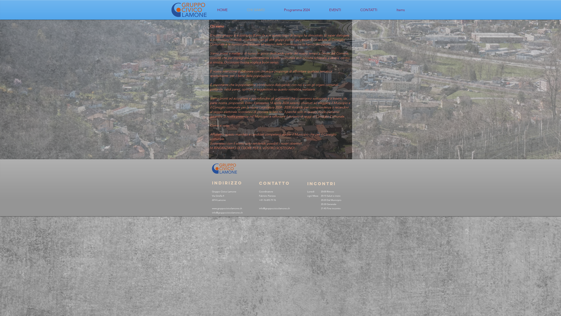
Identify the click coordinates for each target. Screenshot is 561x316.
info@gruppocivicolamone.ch (227, 212)
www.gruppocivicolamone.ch (227, 208)
